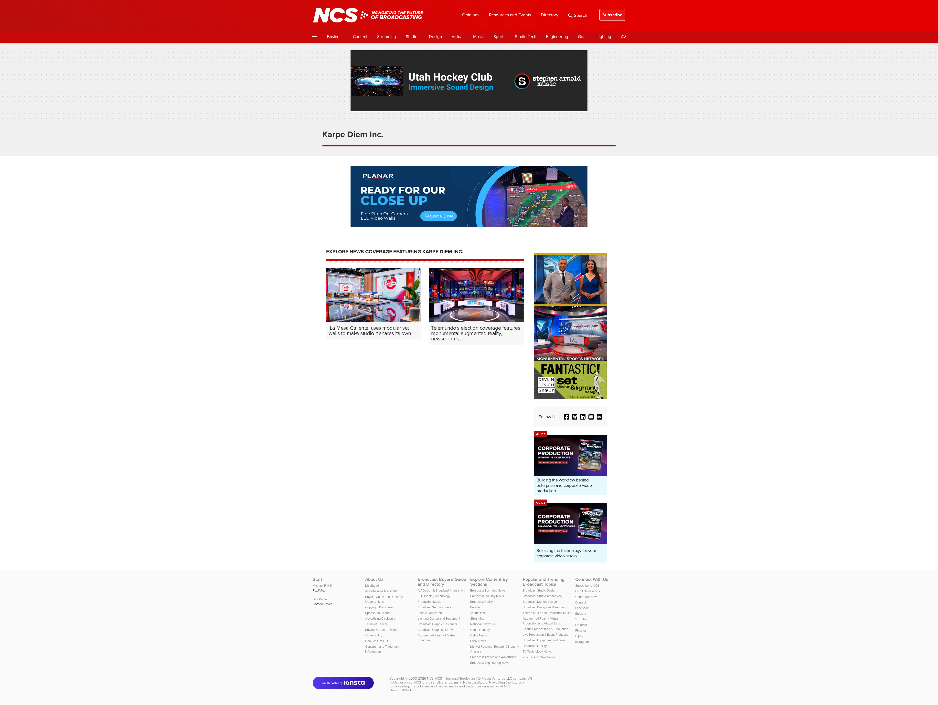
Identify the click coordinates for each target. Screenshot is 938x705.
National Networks (483, 624)
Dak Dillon (320, 599)
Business (335, 37)
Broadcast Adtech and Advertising (493, 657)
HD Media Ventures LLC (494, 678)
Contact (580, 602)
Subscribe (612, 15)
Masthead (372, 585)
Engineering (557, 37)
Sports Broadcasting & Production (545, 629)
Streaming (386, 37)
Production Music (429, 601)
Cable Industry (480, 629)
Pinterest (581, 630)
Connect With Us (591, 579)
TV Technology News (537, 651)
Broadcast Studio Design (539, 590)
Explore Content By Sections (489, 582)
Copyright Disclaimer (379, 607)
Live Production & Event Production (546, 634)
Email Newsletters (587, 591)
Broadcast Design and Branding (544, 607)
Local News (478, 641)
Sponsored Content (378, 613)
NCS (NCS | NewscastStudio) (448, 678)
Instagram (582, 641)
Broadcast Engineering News (489, 662)
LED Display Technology (434, 596)
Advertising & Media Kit (381, 591)
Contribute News (586, 596)
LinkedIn (581, 625)
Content (360, 37)
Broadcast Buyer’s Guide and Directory (442, 582)
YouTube (580, 619)
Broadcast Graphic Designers (437, 624)
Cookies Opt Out (376, 641)
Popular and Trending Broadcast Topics (543, 582)
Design (435, 37)
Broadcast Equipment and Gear (544, 640)
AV (623, 37)
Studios (412, 37)
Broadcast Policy (481, 601)
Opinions (470, 15)
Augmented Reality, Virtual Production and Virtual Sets (541, 621)
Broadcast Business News (487, 590)
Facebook (582, 608)
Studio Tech (525, 37)
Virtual (457, 37)
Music (478, 37)
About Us (374, 579)
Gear (582, 37)
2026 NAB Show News (539, 657)
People (475, 607)
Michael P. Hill (322, 585)
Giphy (579, 636)
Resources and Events (510, 15)
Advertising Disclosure (380, 618)
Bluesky (580, 613)
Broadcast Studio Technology (542, 596)
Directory (549, 15)
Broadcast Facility (535, 646)
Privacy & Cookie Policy (381, 629)
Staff (317, 579)
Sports (499, 37)
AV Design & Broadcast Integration (441, 590)
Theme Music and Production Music (547, 613)
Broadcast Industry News (487, 596)
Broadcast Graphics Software (437, 629)
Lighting (604, 37)
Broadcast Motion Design (540, 601)
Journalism (477, 613)
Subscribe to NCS (587, 585)
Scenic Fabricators (430, 613)
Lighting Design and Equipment (439, 618)
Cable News (478, 635)
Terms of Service (376, 624)
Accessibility (373, 635)
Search (580, 15)
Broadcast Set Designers (434, 607)
